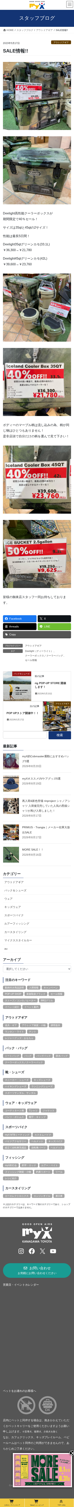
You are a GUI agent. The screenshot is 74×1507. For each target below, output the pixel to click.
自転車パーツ (38, 1147)
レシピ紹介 (11, 1178)
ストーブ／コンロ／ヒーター (20, 1000)
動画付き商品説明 (14, 987)
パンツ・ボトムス (14, 1117)
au (5, 948)
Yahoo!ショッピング (37, 1505)
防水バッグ (62, 1056)
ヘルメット (37, 1141)
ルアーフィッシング (16, 923)
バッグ (27, 1056)
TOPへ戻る (62, 1505)
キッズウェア (12, 907)
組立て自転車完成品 (15, 1147)
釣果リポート (43, 1171)
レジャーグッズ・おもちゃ (19, 1038)
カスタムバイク (43, 1134)
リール (59, 1171)
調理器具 (55, 1025)
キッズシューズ (42, 1080)
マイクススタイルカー (18, 940)
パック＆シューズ (15, 890)
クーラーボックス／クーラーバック (24, 1062)
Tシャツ (33, 1110)
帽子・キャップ (37, 1117)
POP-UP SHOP (13, 994)
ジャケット (48, 1110)
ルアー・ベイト (49, 1165)
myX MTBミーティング (17, 1134)
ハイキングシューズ (15, 1086)
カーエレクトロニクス (17, 1196)
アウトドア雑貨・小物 (34, 1025)
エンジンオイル (42, 1196)
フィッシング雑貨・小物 (18, 1171)
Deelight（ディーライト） (39, 651)
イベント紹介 (12, 1007)
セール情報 (31, 660)
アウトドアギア (61, 42)
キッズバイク (55, 1141)
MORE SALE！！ (33, 849)
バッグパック (44, 1056)
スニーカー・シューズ (17, 1080)
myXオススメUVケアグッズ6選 (41, 778)
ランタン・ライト (14, 1031)
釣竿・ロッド (29, 1165)
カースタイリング (15, 932)
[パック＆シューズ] (17, 686)
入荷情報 (33, 987)
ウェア (8, 898)
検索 (60, 735)
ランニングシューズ (42, 1086)
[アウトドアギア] (57, 716)
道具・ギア (11, 1025)
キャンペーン (51, 987)
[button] (37, 1270)
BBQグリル (47, 1000)
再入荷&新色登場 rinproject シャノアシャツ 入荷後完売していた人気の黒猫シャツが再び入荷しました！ (46, 805)
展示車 (59, 1196)
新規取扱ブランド (35, 994)
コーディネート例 (14, 1110)
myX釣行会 (11, 1165)
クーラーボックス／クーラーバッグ (44, 655)
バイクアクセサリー (15, 1141)
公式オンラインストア (12, 1505)
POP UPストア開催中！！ (23, 713)
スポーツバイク (14, 915)
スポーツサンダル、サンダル (20, 1093)
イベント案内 (31, 1007)
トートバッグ (12, 1056)
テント (32, 1031)
